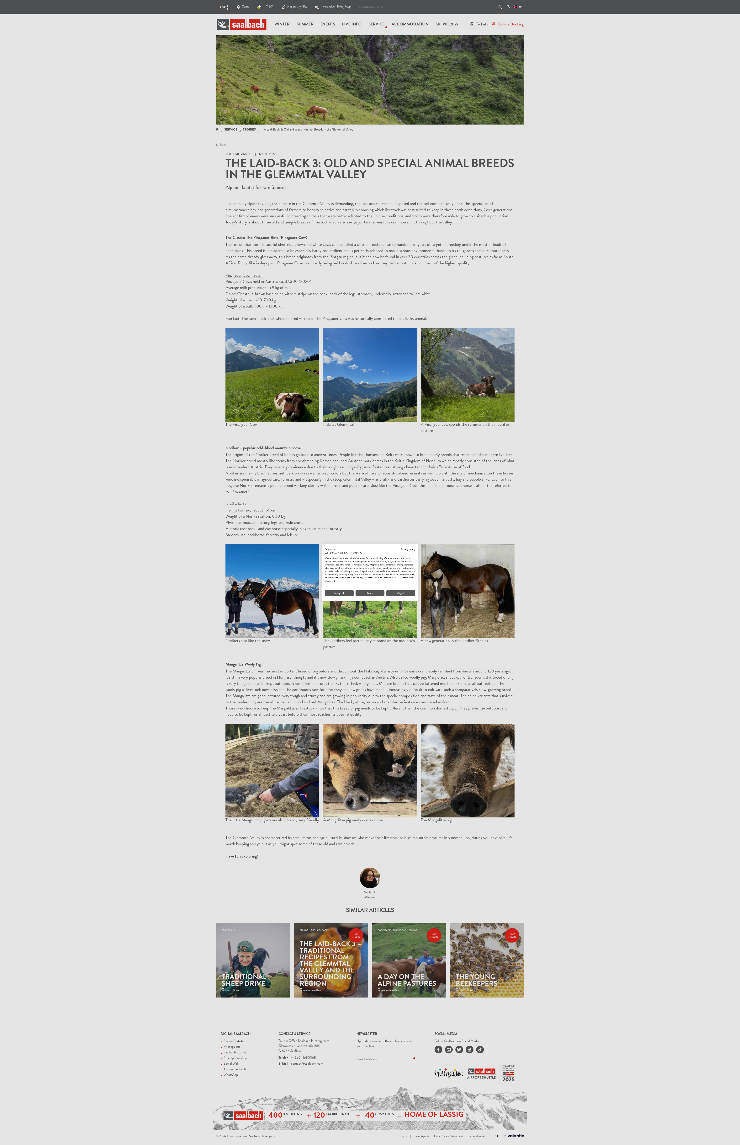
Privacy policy (407, 549)
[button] (330, 549)
